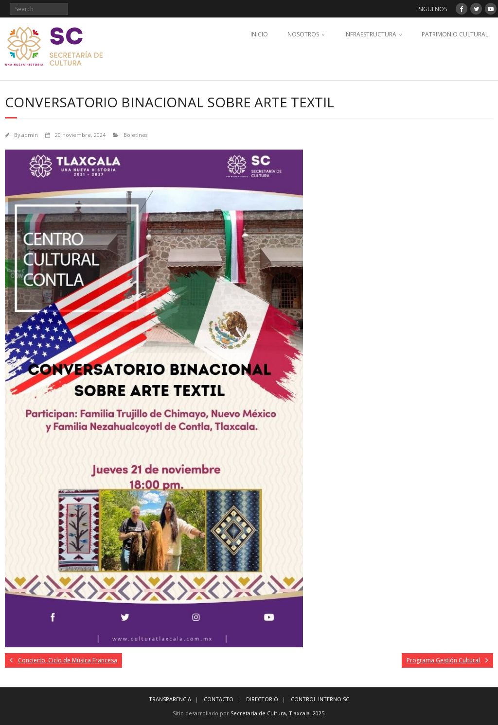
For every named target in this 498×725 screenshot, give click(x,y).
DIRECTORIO (262, 699)
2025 (318, 713)
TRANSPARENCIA (170, 699)
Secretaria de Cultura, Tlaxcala (270, 713)
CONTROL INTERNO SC (320, 699)
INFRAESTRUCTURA (370, 34)
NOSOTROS (303, 34)
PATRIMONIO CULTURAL (455, 34)
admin (29, 134)
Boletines (135, 134)
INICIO (259, 34)
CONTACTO (218, 699)
